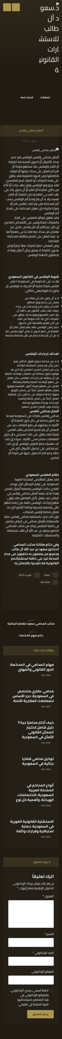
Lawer (47, 575)
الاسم (49, 934)
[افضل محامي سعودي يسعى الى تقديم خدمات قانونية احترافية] (48, 39)
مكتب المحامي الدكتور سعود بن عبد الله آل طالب (35, 547)
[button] (7, 7)
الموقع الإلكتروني (43, 971)
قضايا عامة (45, 582)
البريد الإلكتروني (43, 952)
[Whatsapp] (56, 1032)
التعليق (48, 896)
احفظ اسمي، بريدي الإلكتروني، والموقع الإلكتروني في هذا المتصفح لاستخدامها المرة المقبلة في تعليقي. (29, 997)
